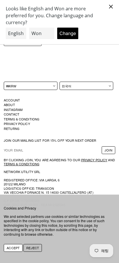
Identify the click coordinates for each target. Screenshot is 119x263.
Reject (32, 247)
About (9, 104)
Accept (13, 247)
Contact (11, 114)
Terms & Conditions (21, 119)
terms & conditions (21, 164)
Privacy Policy (17, 123)
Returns (11, 128)
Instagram (13, 109)
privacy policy (94, 160)
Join (108, 150)
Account (12, 100)
